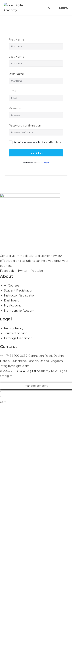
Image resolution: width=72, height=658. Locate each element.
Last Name (16, 56)
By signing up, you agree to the (37, 142)
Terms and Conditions (51, 142)
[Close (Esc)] (1, 621)
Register (36, 152)
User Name (17, 74)
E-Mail (13, 91)
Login (46, 163)
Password (15, 108)
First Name (16, 39)
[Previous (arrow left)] (1, 626)
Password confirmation (25, 125)
